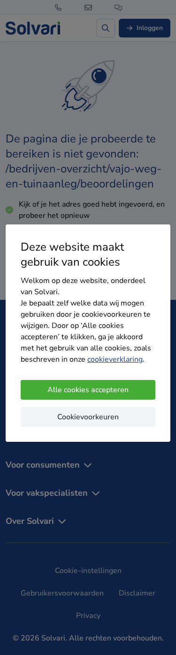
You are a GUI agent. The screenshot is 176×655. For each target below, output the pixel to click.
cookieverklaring (115, 359)
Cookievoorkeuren (88, 417)
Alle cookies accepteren (88, 390)
